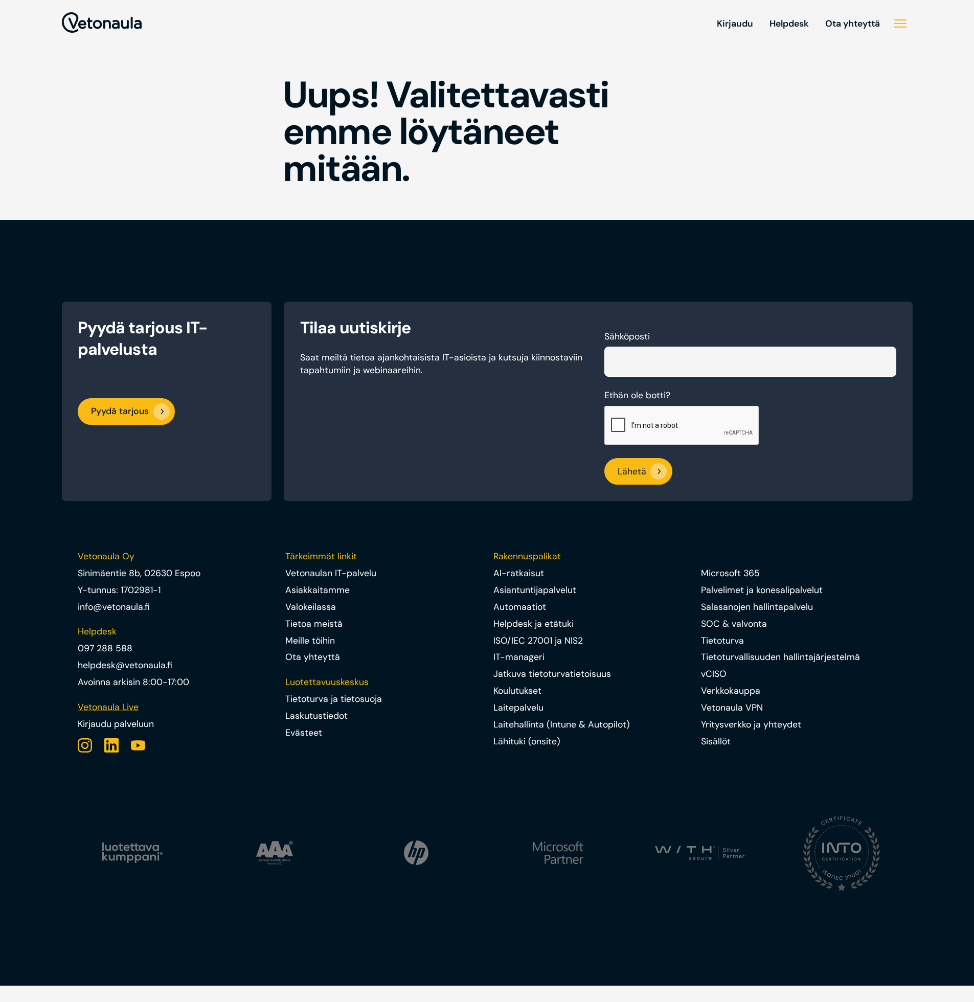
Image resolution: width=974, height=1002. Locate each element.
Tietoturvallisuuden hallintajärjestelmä (780, 657)
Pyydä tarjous (120, 411)
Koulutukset (517, 690)
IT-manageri (519, 657)
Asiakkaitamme (317, 590)
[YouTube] (138, 745)
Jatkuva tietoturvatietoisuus (552, 673)
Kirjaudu (735, 23)
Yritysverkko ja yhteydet (751, 724)
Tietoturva (722, 640)
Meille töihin (310, 640)
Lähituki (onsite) (526, 741)
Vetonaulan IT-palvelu (330, 573)
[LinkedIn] (111, 745)
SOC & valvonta (734, 623)
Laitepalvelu (518, 707)
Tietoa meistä (314, 623)
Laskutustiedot (316, 715)
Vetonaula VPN (732, 707)
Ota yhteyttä (852, 23)
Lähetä (632, 471)
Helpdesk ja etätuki (533, 623)
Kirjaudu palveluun (116, 724)
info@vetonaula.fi (114, 606)
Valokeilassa (310, 606)
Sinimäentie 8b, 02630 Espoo (139, 573)
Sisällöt (716, 741)
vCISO (714, 673)
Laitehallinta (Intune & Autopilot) (561, 724)
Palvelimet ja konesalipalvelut (762, 590)
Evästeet (303, 732)
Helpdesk (789, 23)
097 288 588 (105, 648)
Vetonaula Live (108, 707)
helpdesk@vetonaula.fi (125, 665)
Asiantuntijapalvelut (534, 590)
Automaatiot (519, 606)
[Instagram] (85, 745)
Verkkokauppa (730, 690)
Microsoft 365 (730, 573)
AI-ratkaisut (518, 573)
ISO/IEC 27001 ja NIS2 (538, 640)
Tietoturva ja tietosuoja (333, 698)
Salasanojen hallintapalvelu (757, 606)
